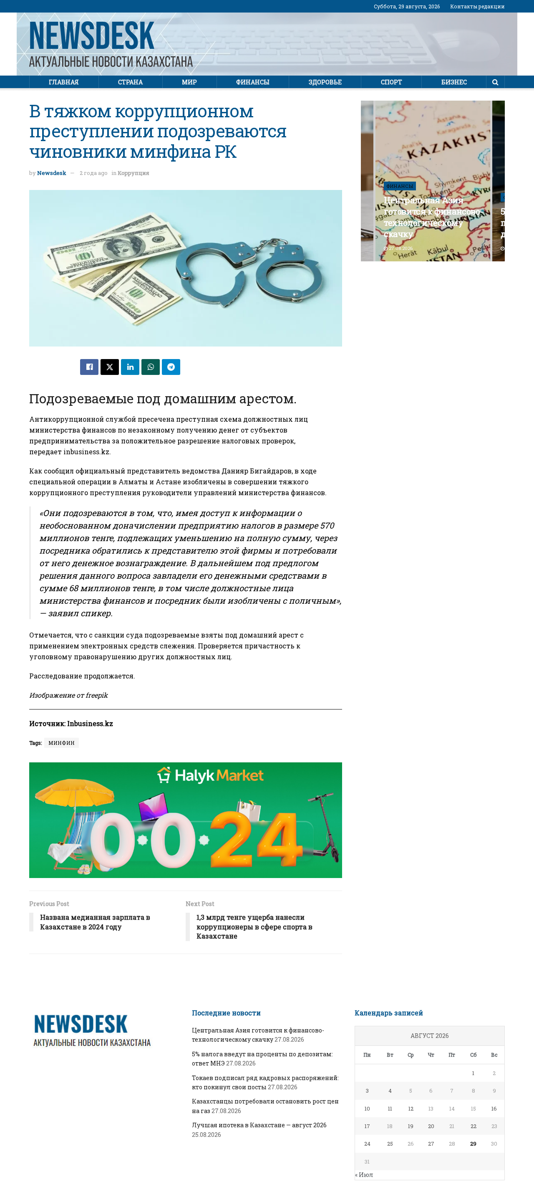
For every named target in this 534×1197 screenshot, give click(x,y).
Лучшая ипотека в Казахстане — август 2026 (259, 1125)
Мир (189, 82)
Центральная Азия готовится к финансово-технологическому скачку (433, 217)
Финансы (253, 82)
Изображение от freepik (68, 695)
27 (431, 1143)
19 (410, 1126)
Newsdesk (51, 173)
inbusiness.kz (86, 451)
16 (494, 1108)
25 (390, 1143)
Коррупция (133, 173)
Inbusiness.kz (90, 723)
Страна (130, 82)
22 (473, 1126)
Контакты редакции (477, 6)
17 (367, 1126)
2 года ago (94, 173)
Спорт (391, 82)
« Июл (364, 1175)
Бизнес (454, 82)
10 (367, 1108)
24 (367, 1143)
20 (431, 1126)
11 (390, 1108)
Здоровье (325, 82)
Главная (64, 82)
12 (410, 1108)
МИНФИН (61, 742)
